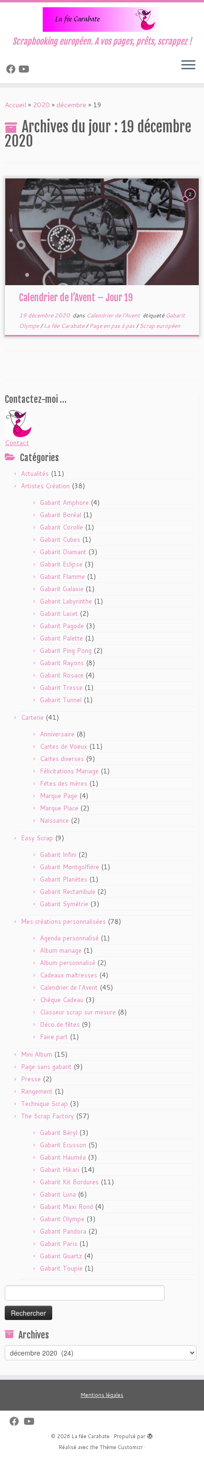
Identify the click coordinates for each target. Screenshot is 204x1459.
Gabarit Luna (58, 1194)
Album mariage (61, 950)
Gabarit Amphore (64, 502)
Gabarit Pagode (62, 626)
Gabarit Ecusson (63, 1145)
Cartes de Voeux (63, 746)
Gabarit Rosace (61, 675)
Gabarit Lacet (59, 613)
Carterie (32, 717)
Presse (31, 1079)
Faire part (54, 1036)
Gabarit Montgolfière (69, 867)
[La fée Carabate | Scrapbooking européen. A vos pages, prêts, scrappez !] (102, 19)
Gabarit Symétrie (64, 904)
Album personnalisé (67, 962)
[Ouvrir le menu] (188, 66)
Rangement (37, 1091)
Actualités (35, 473)
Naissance (54, 820)
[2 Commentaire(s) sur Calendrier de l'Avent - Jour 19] (191, 203)
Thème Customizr (121, 1447)
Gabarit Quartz (61, 1256)
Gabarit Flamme (62, 576)
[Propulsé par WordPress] (150, 1434)
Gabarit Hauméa (63, 1157)
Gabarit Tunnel (61, 700)
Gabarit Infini (58, 854)
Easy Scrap (37, 838)
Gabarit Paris (58, 1243)
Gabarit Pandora (63, 1231)
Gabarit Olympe (62, 1219)
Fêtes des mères (63, 783)
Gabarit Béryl (58, 1132)
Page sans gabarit (46, 1066)
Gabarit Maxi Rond (66, 1206)
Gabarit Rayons (62, 663)
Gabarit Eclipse (61, 564)
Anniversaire (57, 734)
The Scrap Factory (47, 1116)
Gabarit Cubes (60, 539)
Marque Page (58, 795)
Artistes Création (45, 486)
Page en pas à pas (112, 326)
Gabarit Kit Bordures (69, 1182)
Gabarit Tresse (61, 687)
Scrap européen (159, 326)
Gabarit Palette (61, 638)
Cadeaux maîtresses (68, 975)
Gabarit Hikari (59, 1169)
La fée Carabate (65, 326)
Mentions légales (102, 1395)
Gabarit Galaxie (61, 589)
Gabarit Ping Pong (66, 650)
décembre (71, 105)
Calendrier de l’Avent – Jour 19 (76, 298)
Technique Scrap (44, 1103)
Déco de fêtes (60, 1024)
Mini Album (36, 1054)
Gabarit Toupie (61, 1268)
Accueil (15, 105)
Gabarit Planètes (63, 879)
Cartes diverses (62, 758)
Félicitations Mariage (69, 771)
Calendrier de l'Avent (113, 315)
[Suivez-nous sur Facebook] (12, 68)
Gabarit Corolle (61, 527)
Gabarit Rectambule (67, 891)
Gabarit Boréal (60, 515)
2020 (41, 105)
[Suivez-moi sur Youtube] (25, 68)
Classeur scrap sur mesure (78, 1012)
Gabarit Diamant (63, 552)
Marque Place (59, 808)
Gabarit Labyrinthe (66, 601)
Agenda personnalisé (69, 938)
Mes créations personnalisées (63, 921)
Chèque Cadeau (61, 999)
